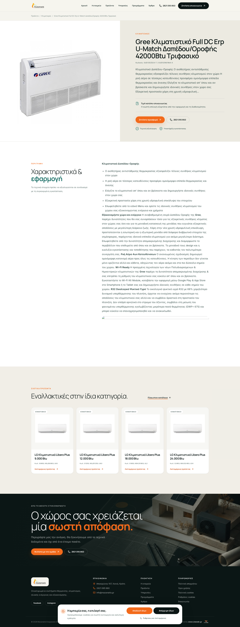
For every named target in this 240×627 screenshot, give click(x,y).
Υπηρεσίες (123, 5)
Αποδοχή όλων (139, 610)
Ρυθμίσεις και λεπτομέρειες (154, 618)
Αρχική (84, 5)
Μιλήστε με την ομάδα (45, 551)
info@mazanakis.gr (105, 592)
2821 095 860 (179, 119)
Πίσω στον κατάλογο (158, 397)
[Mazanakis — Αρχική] (38, 5)
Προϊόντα (110, 5)
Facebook (37, 603)
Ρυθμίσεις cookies (186, 597)
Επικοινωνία (183, 601)
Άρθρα (151, 5)
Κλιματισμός (46, 16)
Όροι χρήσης (184, 588)
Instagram (51, 603)
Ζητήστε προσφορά (148, 119)
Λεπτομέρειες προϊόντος (45, 469)
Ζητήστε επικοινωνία (191, 5)
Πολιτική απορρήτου (187, 583)
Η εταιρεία (96, 5)
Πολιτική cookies (186, 592)
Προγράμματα (138, 5)
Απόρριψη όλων (166, 610)
